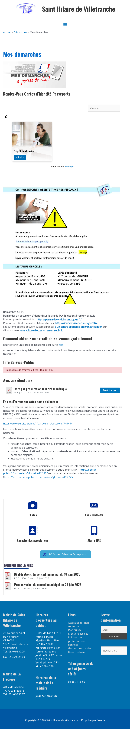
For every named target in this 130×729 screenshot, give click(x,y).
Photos (33, 515)
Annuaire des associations (32, 540)
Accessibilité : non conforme (78, 624)
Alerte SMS (94, 540)
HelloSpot (69, 166)
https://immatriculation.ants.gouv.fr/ (76, 323)
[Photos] (32, 505)
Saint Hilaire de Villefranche (78, 9)
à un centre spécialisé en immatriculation (78, 326)
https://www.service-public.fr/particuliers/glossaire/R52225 (38, 477)
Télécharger (110, 390)
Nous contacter (94, 515)
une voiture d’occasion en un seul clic (41, 330)
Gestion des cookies (79, 648)
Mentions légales (78, 633)
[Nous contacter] (94, 505)
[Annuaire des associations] (32, 530)
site (60, 345)
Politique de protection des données (76, 641)
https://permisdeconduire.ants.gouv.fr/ (58, 319)
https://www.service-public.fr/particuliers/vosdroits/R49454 (37, 423)
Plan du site (75, 630)
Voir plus (20, 157)
